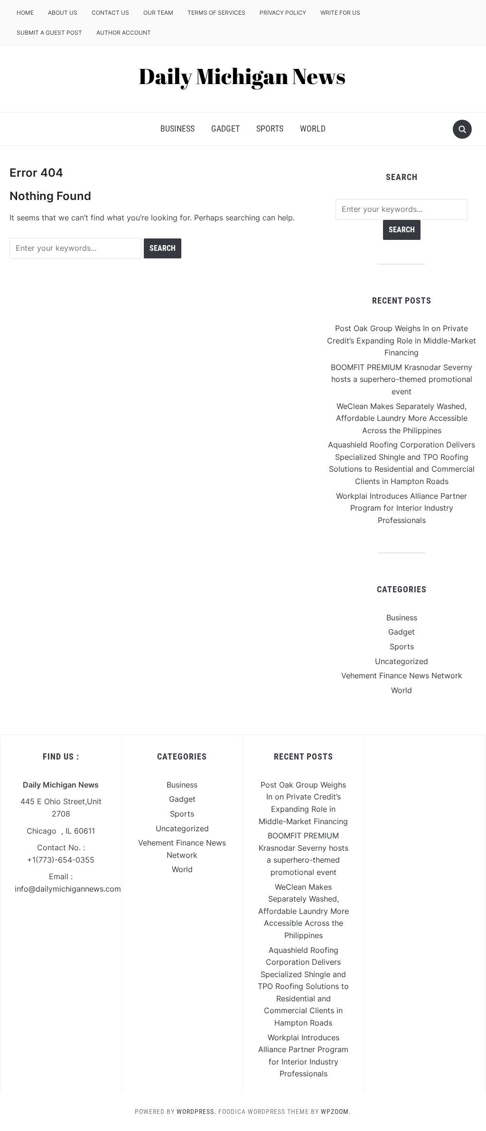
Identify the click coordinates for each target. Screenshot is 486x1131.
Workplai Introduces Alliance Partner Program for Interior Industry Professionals (401, 508)
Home (25, 12)
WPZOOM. (336, 1111)
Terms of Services (216, 12)
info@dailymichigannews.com (68, 888)
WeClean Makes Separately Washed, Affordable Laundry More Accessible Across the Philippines (401, 418)
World (313, 128)
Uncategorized (401, 661)
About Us (62, 12)
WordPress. (196, 1111)
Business (177, 128)
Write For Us (340, 12)
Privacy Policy (283, 12)
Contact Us (110, 12)
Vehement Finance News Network (401, 675)
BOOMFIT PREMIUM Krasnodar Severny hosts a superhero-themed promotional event (401, 379)
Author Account (123, 32)
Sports (269, 128)
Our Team (158, 12)
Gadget (225, 128)
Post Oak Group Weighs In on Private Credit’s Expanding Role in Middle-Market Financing (401, 340)
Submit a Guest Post (49, 32)
